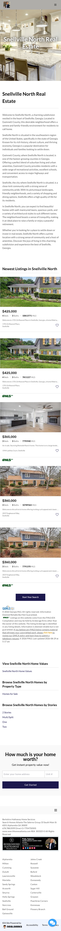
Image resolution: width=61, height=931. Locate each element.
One (4, 721)
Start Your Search (30, 597)
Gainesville (7, 913)
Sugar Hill (35, 888)
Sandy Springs (8, 884)
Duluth (5, 872)
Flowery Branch (37, 909)
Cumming (6, 867)
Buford (33, 872)
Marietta (6, 880)
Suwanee (34, 867)
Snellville (6, 901)
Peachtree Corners (39, 901)
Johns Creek (36, 859)
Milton (5, 863)
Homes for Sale (10, 693)
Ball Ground (7, 909)
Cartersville (35, 892)
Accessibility (32, 925)
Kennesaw (35, 905)
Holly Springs (8, 896)
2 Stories (6, 712)
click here (47, 632)
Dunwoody (35, 880)
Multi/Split (7, 717)
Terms (45, 925)
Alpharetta (7, 859)
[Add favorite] (57, 325)
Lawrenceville (8, 876)
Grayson (34, 896)
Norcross (6, 905)
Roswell (34, 863)
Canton (33, 884)
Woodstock (35, 876)
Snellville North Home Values (17, 671)
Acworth (6, 888)
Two (4, 726)
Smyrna (5, 892)
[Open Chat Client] (52, 923)
